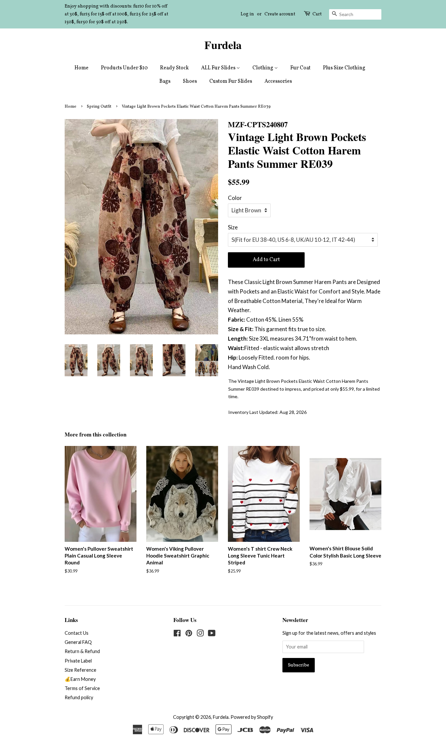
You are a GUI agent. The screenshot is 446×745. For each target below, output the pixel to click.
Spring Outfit (99, 107)
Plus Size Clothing (344, 68)
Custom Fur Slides (230, 81)
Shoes (190, 81)
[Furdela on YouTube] (211, 634)
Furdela (223, 45)
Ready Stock (174, 68)
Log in (247, 14)
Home (81, 68)
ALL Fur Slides (218, 68)
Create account (279, 14)
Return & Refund (82, 651)
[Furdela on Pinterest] (188, 634)
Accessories (278, 81)
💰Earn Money (80, 679)
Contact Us (76, 633)
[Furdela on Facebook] (177, 634)
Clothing (263, 68)
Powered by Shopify (252, 717)
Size (233, 227)
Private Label (78, 661)
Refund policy (79, 697)
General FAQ (78, 642)
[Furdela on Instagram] (200, 634)
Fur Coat (300, 68)
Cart (317, 14)
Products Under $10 (124, 68)
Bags (164, 81)
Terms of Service (82, 688)
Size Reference (80, 670)
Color (235, 197)
